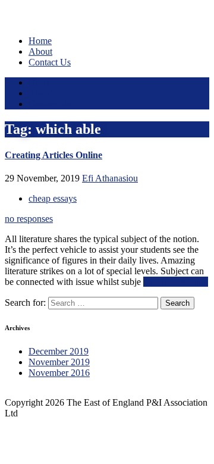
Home (40, 41)
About (40, 51)
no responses (29, 219)
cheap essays (53, 198)
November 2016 (59, 373)
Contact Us (50, 62)
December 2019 (59, 351)
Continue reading (175, 282)
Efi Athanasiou (110, 178)
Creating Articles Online (53, 155)
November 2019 (59, 362)
